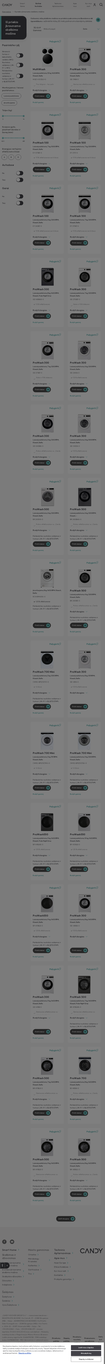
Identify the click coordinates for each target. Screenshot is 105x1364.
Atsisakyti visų (86, 1353)
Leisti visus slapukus (86, 1348)
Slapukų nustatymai (86, 1359)
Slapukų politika (24, 1353)
